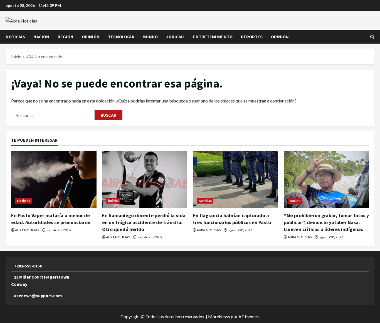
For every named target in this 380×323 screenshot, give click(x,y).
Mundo (150, 36)
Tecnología (121, 36)
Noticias (15, 36)
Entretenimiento (213, 36)
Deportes (252, 36)
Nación (41, 36)
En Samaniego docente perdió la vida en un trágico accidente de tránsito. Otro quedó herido (144, 222)
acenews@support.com (38, 295)
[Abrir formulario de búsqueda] (372, 36)
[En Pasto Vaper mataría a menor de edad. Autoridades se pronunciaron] (54, 179)
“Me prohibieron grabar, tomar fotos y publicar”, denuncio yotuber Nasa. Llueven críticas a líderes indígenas (326, 222)
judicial (175, 36)
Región (65, 36)
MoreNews (219, 316)
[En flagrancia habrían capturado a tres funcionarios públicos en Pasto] (235, 179)
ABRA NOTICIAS (27, 230)
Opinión (91, 36)
